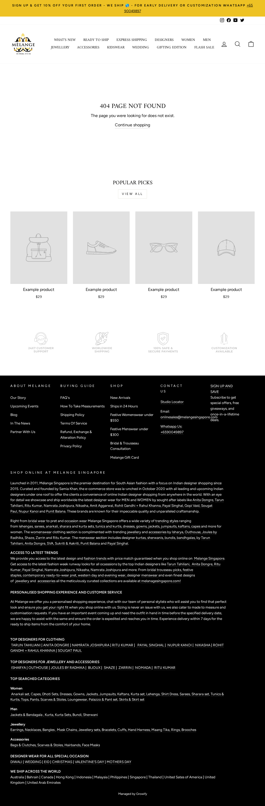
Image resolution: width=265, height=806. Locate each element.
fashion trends (95, 558)
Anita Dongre (203, 500)
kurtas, (141, 538)
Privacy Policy (71, 446)
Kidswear (115, 47)
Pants (34, 699)
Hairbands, (73, 745)
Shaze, (30, 538)
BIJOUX (94, 667)
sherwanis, (156, 538)
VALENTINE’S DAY (89, 762)
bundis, (171, 538)
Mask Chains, (67, 730)
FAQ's (65, 397)
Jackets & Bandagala (26, 715)
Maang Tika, (161, 730)
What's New (65, 40)
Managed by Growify (132, 794)
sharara (66, 526)
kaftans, (184, 526)
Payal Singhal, (173, 505)
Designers (164, 40)
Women (188, 40)
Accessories (88, 47)
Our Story (18, 397)
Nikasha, (83, 505)
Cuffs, (122, 730)
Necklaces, (33, 730)
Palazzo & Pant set (103, 699)
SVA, (51, 543)
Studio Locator (172, 402)
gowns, (142, 526)
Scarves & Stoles (53, 699)
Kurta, (49, 715)
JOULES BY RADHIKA (68, 667)
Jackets (92, 694)
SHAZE (109, 667)
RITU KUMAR (123, 645)
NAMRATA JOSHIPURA (90, 645)
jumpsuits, (169, 526)
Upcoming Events (24, 406)
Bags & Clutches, (23, 745)
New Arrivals (120, 397)
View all (132, 194)
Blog (13, 415)
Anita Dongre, (36, 543)
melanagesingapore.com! (161, 581)
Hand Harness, (139, 730)
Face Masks (91, 745)
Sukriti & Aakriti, (67, 543)
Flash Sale (204, 47)
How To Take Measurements (82, 406)
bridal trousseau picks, (165, 570)
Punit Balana (90, 543)
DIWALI (16, 762)
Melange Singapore (208, 558)
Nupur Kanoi (29, 511)
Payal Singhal (117, 543)
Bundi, (77, 715)
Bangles (48, 730)
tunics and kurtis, (109, 526)
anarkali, (53, 526)
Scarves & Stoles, (50, 745)
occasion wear (75, 521)
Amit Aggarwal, (102, 505)
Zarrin (41, 538)
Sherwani (90, 715)
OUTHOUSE (38, 667)
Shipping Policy (72, 415)
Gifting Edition (172, 47)
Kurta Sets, (63, 715)
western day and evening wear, (102, 575)
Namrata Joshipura (59, 505)
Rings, (176, 730)
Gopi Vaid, (193, 505)
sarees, (40, 526)
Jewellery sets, (90, 730)
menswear (87, 538)
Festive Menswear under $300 (129, 432)
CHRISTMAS (62, 762)
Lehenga (153, 694)
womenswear (41, 532)
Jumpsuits (107, 694)
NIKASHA (202, 645)
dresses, (129, 526)
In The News (20, 423)
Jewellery (60, 47)
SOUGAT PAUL (70, 650)
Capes (35, 694)
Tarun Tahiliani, (179, 564)
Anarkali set (19, 694)
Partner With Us (22, 432)
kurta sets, (87, 526)
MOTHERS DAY (119, 762)
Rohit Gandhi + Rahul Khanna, (138, 505)
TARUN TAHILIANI (25, 645)
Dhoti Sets (50, 694)
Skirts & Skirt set (131, 699)
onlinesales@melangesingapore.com (189, 417)
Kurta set (138, 694)
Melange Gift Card (124, 457)
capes (196, 526)
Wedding (140, 47)
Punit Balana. (56, 511)
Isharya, (178, 532)
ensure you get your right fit (47, 607)
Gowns (78, 694)
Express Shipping (131, 40)
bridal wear (37, 521)
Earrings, (17, 730)
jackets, (154, 526)
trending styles (166, 521)
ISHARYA (18, 667)
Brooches (188, 730)
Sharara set (200, 694)
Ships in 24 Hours (124, 406)
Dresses (66, 694)
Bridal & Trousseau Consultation (124, 446)
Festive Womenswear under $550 (131, 417)
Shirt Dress (169, 694)
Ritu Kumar (33, 505)
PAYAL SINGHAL (150, 645)
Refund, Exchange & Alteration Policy (76, 434)
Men (207, 40)
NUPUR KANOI (179, 645)
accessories (157, 532)
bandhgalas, (186, 538)
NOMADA (143, 667)
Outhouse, (193, 532)
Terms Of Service (73, 423)
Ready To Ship (96, 40)
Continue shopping (132, 124)
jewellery (134, 532)
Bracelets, (109, 730)
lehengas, (26, 526)
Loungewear (77, 699)
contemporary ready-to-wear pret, (50, 575)
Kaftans (123, 694)
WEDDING (33, 762)
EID (46, 762)
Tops (24, 699)
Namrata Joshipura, (60, 570)
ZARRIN (125, 667)
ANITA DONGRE (56, 645)
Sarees (185, 694)
